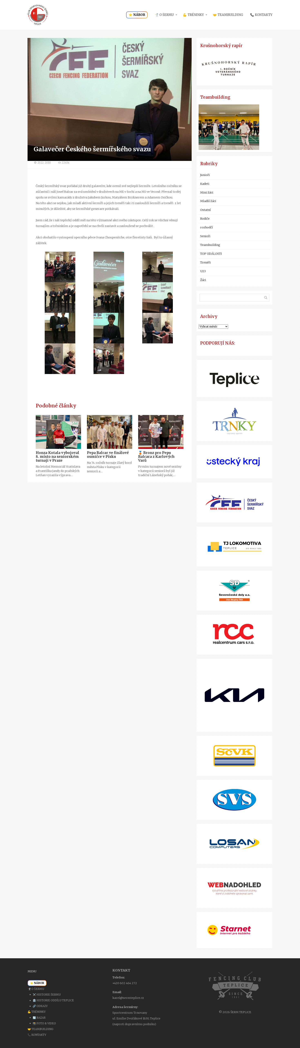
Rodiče (205, 218)
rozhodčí (206, 227)
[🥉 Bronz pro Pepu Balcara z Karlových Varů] (160, 432)
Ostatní (205, 210)
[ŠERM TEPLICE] (38, 15)
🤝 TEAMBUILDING (228, 15)
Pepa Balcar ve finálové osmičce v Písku (108, 454)
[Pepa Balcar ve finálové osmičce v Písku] (109, 432)
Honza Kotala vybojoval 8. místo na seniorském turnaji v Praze (57, 456)
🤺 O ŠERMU (164, 15)
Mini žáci (206, 192)
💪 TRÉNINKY (193, 15)
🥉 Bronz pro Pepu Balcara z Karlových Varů (156, 456)
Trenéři (205, 262)
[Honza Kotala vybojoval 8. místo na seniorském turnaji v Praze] (58, 432)
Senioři (205, 236)
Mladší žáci (208, 201)
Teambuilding (210, 245)
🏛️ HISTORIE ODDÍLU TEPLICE (53, 1000)
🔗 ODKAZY (40, 1006)
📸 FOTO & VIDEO (44, 1023)
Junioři (205, 175)
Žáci (203, 280)
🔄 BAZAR (39, 1017)
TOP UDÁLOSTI (211, 254)
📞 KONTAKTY (261, 15)
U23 (203, 271)
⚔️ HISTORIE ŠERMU (47, 994)
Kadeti (204, 184)
